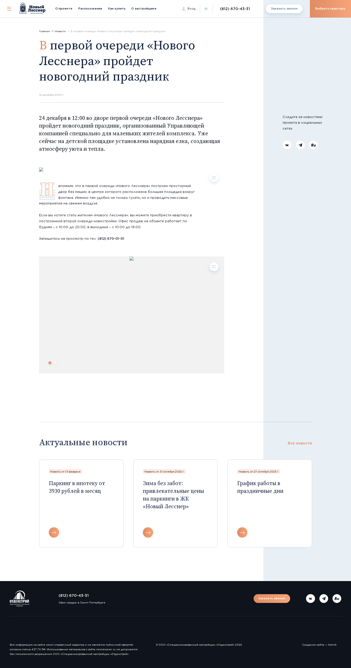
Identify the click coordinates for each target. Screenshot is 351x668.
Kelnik (332, 644)
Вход (192, 8)
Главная (44, 31)
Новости (60, 31)
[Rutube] (313, 145)
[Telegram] (300, 145)
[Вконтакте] (287, 145)
